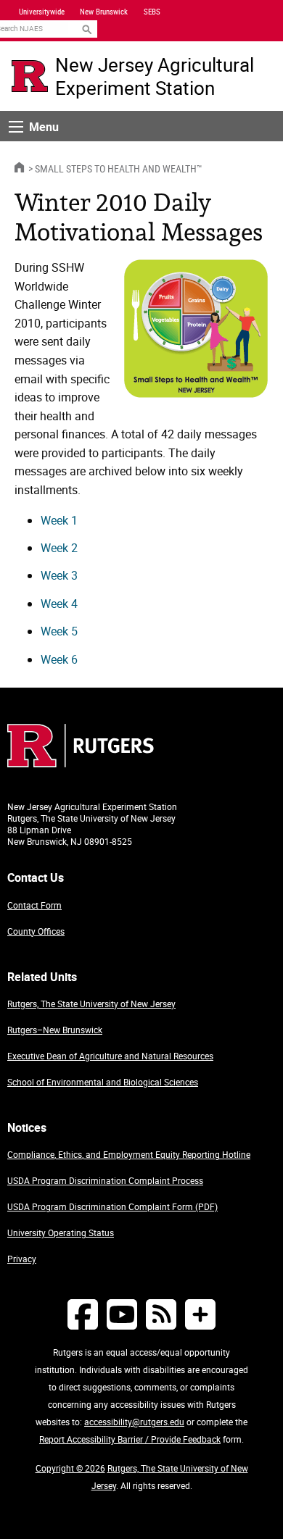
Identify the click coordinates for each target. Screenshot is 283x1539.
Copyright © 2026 (70, 1468)
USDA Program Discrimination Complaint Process (105, 1180)
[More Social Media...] (200, 1314)
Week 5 (59, 631)
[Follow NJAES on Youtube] (122, 1314)
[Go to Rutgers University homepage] (30, 76)
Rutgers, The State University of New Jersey (91, 1003)
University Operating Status (60, 1232)
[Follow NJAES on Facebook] (82, 1314)
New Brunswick (104, 12)
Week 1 (59, 520)
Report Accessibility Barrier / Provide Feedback (130, 1439)
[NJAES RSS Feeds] (161, 1314)
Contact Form (34, 905)
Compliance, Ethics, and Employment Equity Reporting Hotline (128, 1154)
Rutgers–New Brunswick (54, 1029)
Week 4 (59, 604)
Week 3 (59, 575)
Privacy (21, 1258)
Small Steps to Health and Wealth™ (118, 168)
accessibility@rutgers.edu (134, 1421)
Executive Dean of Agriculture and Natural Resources (110, 1056)
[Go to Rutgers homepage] (80, 763)
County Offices (36, 931)
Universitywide (42, 12)
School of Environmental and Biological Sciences (102, 1082)
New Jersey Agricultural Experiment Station (154, 76)
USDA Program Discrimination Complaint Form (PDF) (112, 1206)
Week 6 (59, 659)
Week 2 (59, 548)
